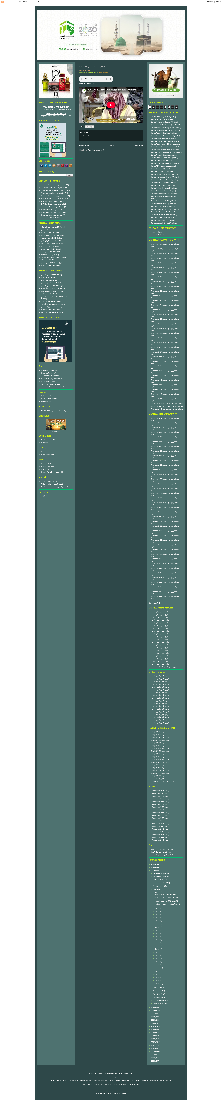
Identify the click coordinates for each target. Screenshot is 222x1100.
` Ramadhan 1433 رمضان (160, 807)
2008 (153, 1055)
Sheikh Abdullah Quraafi (160, 117)
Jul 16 (157, 952)
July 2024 (157, 889)
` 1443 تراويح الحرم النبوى (160, 717)
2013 (153, 1039)
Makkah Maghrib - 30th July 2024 (167, 901)
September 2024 (159, 883)
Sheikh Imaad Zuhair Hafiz (161, 180)
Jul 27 (157, 917)
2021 (153, 1014)
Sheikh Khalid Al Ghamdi (160, 182)
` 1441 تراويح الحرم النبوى (160, 712)
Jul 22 (157, 933)
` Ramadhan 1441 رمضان (160, 829)
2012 (153, 1042)
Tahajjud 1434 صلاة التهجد (160, 751)
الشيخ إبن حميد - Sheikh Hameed (52, 291)
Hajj (42, 496)
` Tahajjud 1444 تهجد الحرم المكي (162, 781)
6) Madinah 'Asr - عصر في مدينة (52, 212)
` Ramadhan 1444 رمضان (160, 837)
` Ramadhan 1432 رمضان (160, 804)
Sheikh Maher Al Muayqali (160, 130)
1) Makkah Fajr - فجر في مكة (51, 187)
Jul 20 (157, 940)
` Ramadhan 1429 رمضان (160, 796)
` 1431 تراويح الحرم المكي (160, 628)
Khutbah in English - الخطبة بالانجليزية (54, 487)
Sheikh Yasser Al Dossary (160, 128)
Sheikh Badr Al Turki (158, 119)
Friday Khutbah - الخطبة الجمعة (52, 484)
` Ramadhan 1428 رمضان (160, 793)
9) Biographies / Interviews (50, 265)
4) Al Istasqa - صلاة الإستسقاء (51, 201)
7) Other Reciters (47, 396)
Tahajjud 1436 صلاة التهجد (160, 757)
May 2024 (157, 991)
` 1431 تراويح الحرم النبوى (160, 684)
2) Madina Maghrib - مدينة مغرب (52, 190)
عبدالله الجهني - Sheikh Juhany (52, 230)
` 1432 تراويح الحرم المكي (160, 631)
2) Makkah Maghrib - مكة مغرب (52, 193)
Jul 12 (157, 958)
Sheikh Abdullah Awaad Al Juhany (163, 152)
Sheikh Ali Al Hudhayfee (159, 166)
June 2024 (157, 988)
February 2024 (158, 1000)
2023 (153, 1007)
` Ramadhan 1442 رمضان (160, 832)
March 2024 (157, 997)
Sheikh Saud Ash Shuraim (160, 217)
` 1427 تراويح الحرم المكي (160, 620)
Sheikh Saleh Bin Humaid (160, 215)
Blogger (124, 1093)
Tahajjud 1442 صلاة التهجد (160, 773)
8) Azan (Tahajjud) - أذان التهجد (52, 472)
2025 (153, 867)
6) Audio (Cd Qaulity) (48, 373)
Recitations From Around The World (54, 387)
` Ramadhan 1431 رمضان (160, 801)
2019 (153, 1020)
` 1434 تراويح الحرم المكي (160, 636)
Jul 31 (157, 892)
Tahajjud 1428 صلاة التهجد (160, 735)
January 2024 (158, 1003)
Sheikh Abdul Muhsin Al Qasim (162, 144)
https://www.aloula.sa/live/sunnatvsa (56, 116)
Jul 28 (157, 914)
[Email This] (86, 126)
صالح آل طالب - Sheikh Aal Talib (52, 241)
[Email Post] (81, 126)
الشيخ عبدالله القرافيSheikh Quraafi (53, 304)
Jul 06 (157, 971)
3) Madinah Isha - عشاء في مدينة (53, 196)
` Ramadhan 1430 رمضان (160, 799)
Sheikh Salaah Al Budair (160, 206)
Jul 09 (157, 965)
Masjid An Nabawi (157, 235)
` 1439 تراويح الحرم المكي (160, 650)
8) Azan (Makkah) (47, 467)
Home (111, 145)
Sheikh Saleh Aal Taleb (159, 212)
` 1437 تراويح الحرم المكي (160, 645)
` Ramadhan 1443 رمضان (160, 834)
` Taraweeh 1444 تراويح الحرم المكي (164, 667)
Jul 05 (157, 974)
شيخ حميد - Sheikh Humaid (50, 252)
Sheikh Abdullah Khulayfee (161, 158)
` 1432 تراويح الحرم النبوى (160, 687)
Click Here (56, 431)
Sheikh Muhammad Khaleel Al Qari (163, 196)
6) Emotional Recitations (50, 376)
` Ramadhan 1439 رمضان (160, 823)
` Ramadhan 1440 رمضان (160, 826)
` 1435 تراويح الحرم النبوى (160, 695)
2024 (153, 871)
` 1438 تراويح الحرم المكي (160, 647)
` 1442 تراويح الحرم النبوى (160, 714)
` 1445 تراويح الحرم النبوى (160, 723)
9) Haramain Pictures (48, 452)
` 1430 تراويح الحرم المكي (160, 625)
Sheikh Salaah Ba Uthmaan (161, 125)
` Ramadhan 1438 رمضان (160, 821)
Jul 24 (157, 927)
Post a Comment (89, 136)
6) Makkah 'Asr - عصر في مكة (51, 215)
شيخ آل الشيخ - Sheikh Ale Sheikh (53, 288)
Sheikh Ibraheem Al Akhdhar (161, 177)
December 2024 (159, 873)
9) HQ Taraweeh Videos (49, 440)
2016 (153, 1029)
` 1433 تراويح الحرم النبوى (160, 690)
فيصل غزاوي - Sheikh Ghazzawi (52, 235)
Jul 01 (157, 984)
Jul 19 (157, 943)
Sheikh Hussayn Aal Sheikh (161, 174)
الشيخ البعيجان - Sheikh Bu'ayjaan (53, 286)
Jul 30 (157, 908)
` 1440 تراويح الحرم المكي (160, 653)
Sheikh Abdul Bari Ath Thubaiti (162, 141)
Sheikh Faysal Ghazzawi (160, 171)
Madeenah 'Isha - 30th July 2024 (167, 898)
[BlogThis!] (88, 126)
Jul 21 (157, 936)
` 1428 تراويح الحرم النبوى (160, 679)
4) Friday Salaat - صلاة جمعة (51, 204)
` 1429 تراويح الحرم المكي (160, 617)
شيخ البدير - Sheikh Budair (50, 280)
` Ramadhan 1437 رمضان (160, 818)
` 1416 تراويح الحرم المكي (160, 612)
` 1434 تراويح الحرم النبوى (160, 692)
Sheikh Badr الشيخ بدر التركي (51, 254)
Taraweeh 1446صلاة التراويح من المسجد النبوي (167, 406)
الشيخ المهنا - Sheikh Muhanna (51, 294)
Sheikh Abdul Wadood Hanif (161, 149)
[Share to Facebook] (92, 126)
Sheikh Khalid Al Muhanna (160, 185)
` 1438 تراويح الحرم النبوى (160, 703)
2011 (153, 1045)
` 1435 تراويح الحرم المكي (160, 639)
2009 (153, 1051)
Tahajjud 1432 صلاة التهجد (160, 746)
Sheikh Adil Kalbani (158, 160)
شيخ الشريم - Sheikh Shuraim (51, 249)
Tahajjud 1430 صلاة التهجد (160, 740)
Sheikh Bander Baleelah (159, 138)
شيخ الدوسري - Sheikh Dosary (51, 246)
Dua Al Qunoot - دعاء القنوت (161, 852)
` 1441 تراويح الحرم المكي (160, 656)
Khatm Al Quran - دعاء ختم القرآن (162, 855)
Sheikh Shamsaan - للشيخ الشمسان (53, 257)
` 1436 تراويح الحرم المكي (160, 642)
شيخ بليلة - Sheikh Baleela (50, 232)
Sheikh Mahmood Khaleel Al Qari (163, 191)
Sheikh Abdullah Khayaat (160, 155)
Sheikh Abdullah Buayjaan (160, 133)
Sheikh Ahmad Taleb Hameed (162, 136)
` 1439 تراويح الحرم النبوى (160, 706)
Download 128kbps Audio (87, 84)
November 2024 (159, 877)
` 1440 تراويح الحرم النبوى (160, 709)
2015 (153, 1032)
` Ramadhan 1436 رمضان (160, 815)
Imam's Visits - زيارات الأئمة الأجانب (53, 411)
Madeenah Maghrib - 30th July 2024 (168, 904)
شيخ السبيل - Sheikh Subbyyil (51, 263)
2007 (153, 1058)
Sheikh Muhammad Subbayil (161, 201)
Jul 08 (157, 968)
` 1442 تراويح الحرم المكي (160, 658)
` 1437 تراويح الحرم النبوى (160, 701)
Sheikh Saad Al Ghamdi (159, 204)
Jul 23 (157, 930)
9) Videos (44, 442)
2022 (153, 1010)
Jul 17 (157, 949)
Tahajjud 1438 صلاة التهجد (160, 762)
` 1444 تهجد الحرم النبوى (159, 778)
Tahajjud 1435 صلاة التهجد (160, 754)
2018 (153, 1023)
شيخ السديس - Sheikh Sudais (51, 238)
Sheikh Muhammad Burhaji (161, 122)
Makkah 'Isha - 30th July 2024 (166, 895)
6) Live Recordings (48, 381)
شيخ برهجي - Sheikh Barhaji (51, 301)
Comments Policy (155, 603)
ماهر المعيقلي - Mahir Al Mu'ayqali (53, 227)
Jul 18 (157, 946)
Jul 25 (157, 924)
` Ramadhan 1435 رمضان (160, 812)
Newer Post (84, 145)
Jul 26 (157, 921)
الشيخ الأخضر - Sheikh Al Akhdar (52, 312)
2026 (153, 864)
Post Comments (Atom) (96, 150)
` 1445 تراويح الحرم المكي (160, 664)
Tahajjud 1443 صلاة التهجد (160, 776)
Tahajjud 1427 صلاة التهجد (160, 732)
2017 (153, 1026)
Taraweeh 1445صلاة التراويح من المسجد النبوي (167, 403)
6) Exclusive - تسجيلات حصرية (51, 378)
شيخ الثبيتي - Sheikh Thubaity (51, 283)
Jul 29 (157, 911)
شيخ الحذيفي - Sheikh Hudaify (51, 275)
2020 (153, 1017)
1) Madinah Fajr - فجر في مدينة (52, 185)
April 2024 (157, 994)
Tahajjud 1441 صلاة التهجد (160, 770)
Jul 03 (157, 977)
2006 (153, 1061)
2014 (153, 1036)
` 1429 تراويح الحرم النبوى (160, 676)
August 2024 (158, 886)
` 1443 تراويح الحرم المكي (160, 661)
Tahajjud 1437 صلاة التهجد (160, 759)
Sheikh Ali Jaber (157, 169)
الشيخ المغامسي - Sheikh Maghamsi (53, 307)
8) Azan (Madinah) (47, 464)
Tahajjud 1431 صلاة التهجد (160, 743)
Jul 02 (157, 980)
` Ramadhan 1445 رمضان (160, 840)
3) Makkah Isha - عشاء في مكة (52, 198)
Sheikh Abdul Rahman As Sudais (163, 147)
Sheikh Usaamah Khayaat (160, 223)
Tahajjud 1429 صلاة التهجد (160, 737)
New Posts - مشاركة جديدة (50, 384)
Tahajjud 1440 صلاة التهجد (160, 768)
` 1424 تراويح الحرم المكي (160, 615)
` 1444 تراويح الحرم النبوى (160, 720)
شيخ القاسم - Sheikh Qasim (50, 277)
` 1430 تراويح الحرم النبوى (160, 681)
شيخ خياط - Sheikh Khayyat (50, 260)
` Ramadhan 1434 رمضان (160, 810)
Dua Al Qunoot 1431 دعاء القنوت (162, 849)
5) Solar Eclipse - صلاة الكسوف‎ (52, 209)
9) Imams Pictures (47, 454)
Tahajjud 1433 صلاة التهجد (160, 748)
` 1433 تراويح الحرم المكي (160, 634)
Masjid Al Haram (157, 232)
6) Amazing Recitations (49, 370)
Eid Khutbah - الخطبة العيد (50, 481)
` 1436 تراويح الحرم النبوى (160, 698)
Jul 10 (157, 962)
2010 (153, 1048)
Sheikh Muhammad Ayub (160, 193)
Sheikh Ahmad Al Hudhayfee (161, 163)
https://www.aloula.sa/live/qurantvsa (56, 109)
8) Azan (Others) (47, 469)
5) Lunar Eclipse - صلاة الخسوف (52, 207)
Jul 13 (157, 955)
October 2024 (158, 880)
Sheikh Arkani (46, 401)
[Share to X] (90, 126)
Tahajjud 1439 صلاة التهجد (160, 765)
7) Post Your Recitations (49, 399)
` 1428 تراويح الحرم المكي (160, 623)
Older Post (138, 145)
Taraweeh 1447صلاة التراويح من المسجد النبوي (167, 409)
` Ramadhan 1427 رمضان (160, 790)
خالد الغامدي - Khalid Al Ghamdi (52, 243)
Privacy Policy (111, 1077)
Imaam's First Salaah (48, 218)
